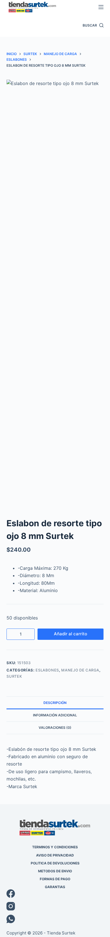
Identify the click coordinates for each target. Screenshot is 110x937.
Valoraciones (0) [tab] (55, 727)
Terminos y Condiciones (55, 847)
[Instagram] (54, 906)
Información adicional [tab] (55, 715)
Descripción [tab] (55, 703)
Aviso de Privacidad (55, 855)
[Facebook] (54, 893)
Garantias (55, 887)
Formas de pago (55, 879)
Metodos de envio (55, 871)
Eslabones (47, 670)
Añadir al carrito (70, 633)
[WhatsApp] (54, 919)
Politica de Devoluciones (55, 863)
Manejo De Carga (80, 670)
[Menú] (101, 7)
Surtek (14, 676)
